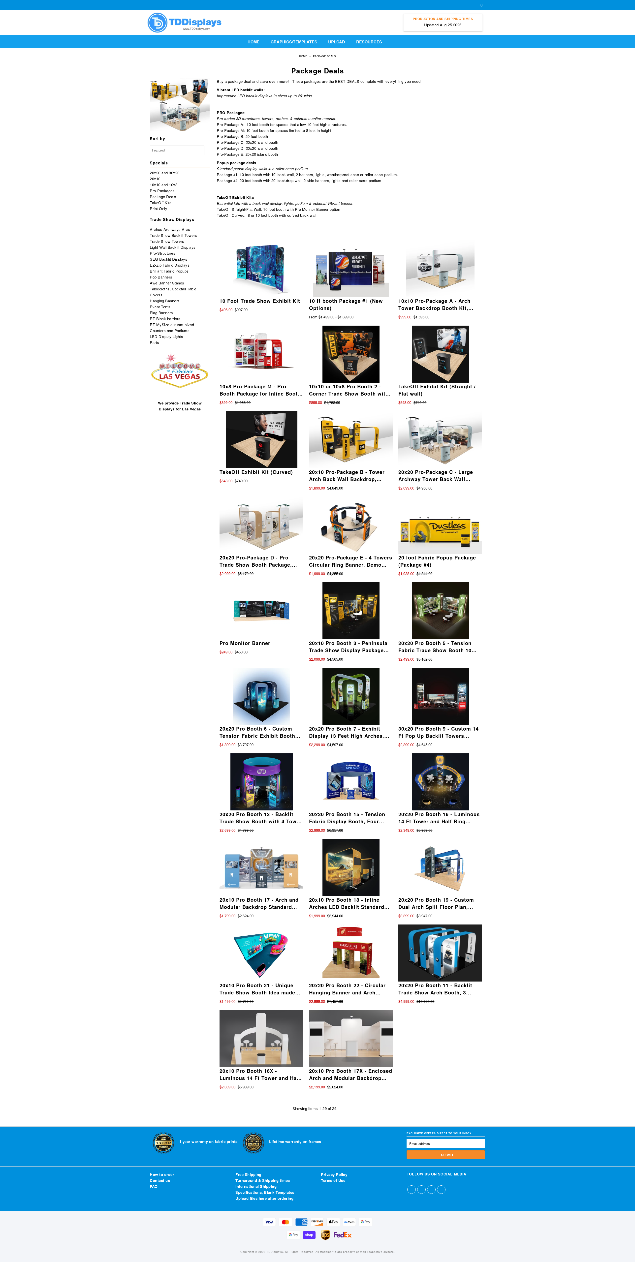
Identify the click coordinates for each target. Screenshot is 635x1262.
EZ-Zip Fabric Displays (170, 265)
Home (253, 42)
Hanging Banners (165, 300)
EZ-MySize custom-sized (172, 324)
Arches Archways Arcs (170, 229)
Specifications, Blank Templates (264, 1192)
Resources (369, 42)
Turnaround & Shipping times (262, 1180)
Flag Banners (161, 312)
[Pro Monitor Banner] (261, 610)
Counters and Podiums (170, 330)
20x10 (155, 178)
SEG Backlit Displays (168, 259)
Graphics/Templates (294, 42)
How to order (162, 1174)
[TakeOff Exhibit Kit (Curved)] (261, 439)
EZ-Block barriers (165, 318)
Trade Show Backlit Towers (173, 235)
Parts (154, 342)
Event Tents (160, 306)
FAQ (154, 1186)
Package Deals (163, 196)
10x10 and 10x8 (163, 184)
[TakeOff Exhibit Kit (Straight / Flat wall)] (440, 354)
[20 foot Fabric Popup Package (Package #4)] (440, 525)
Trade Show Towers (167, 241)
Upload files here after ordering (264, 1198)
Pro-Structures (162, 253)
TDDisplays (274, 1252)
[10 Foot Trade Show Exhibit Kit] (261, 268)
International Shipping (256, 1186)
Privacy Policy (334, 1174)
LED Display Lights (166, 336)
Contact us (160, 1180)
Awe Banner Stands (167, 282)
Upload (336, 42)
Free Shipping (248, 1174)
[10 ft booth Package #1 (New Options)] (351, 268)
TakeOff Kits (160, 202)
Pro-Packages (162, 190)
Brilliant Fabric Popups (169, 271)
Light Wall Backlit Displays (173, 247)
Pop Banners (161, 276)
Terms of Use (333, 1180)
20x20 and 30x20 (165, 172)
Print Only (158, 208)
